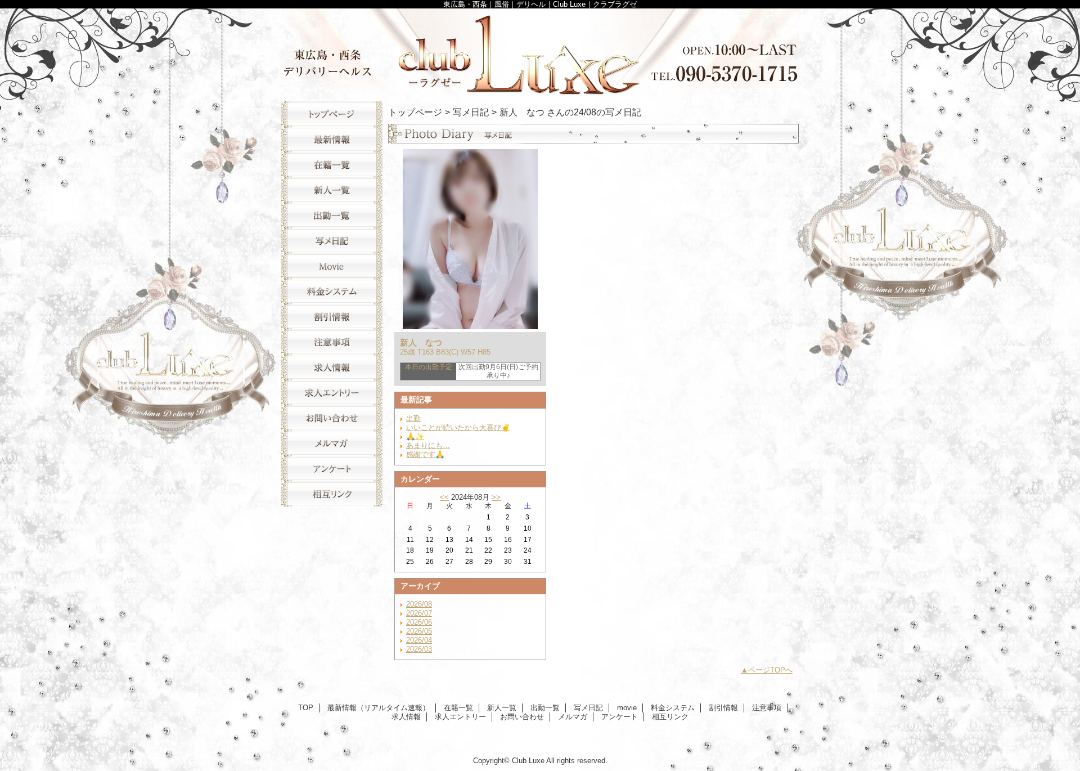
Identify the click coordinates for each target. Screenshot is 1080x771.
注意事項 (331, 342)
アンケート (331, 468)
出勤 (413, 418)
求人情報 (331, 367)
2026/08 (419, 604)
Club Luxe (540, 52)
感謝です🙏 (425, 454)
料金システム (331, 291)
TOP (331, 114)
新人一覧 (331, 190)
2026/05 (419, 631)
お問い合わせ (331, 418)
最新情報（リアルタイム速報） (331, 139)
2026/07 (419, 613)
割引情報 (331, 316)
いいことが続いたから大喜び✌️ (458, 427)
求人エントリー (331, 392)
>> (496, 497)
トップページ (415, 112)
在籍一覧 (331, 164)
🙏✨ (415, 436)
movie (331, 266)
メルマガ (331, 443)
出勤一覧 (331, 215)
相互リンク (331, 493)
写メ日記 (331, 240)
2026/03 (419, 649)
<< (444, 497)
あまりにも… (428, 445)
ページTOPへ (770, 670)
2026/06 (419, 622)
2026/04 (419, 640)
